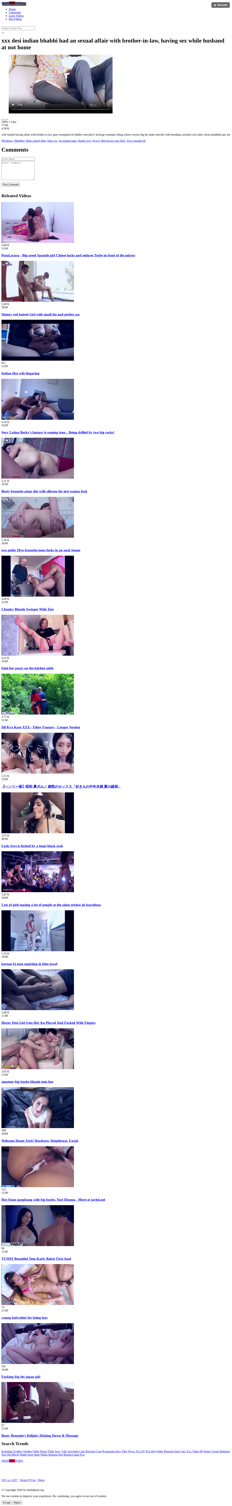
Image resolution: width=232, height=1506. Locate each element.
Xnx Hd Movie (10, 1454)
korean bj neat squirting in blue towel (29, 964)
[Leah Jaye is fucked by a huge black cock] (37, 832)
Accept (6, 1502)
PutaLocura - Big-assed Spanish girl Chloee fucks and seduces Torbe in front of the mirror (68, 255)
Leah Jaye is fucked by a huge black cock (32, 846)
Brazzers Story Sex (175, 1451)
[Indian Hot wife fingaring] (37, 359)
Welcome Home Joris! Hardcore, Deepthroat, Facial (39, 1141)
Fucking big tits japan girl (20, 1377)
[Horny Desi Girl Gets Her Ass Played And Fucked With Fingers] (37, 1009)
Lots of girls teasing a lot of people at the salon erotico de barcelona (51, 905)
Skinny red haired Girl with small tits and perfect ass (40, 314)
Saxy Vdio (61, 1451)
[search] (2, 32)
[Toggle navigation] (25, 4)
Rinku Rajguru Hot (52, 1454)
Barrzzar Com (94, 1451)
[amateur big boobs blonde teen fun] (37, 1068)
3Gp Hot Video (154, 1451)
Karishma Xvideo (11, 1451)
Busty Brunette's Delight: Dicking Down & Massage (39, 1435)
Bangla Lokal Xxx (74, 1454)
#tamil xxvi (84, 140)
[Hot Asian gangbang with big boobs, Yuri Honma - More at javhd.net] (37, 1186)
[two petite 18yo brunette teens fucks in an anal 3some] (37, 536)
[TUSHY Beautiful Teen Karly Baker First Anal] (37, 1245)
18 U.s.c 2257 (9, 1480)
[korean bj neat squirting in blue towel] (37, 950)
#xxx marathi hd (136, 140)
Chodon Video (30, 1451)
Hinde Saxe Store (30, 1454)
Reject (17, 1502)
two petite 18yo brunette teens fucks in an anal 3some (40, 550)
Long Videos (16, 15)
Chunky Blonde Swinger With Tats (27, 609)
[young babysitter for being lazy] (37, 1304)
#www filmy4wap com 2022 (108, 140)
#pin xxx (52, 140)
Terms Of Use (28, 1480)
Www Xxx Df (136, 1451)
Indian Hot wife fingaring (20, 373)
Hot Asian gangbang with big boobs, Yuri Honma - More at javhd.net (53, 1200)
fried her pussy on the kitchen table (27, 668)
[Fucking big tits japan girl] (37, 1363)
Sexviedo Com (76, 1451)
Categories (15, 12)
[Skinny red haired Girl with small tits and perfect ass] (37, 300)
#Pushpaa (7, 140)
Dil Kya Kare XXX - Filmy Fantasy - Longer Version (40, 727)
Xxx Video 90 (195, 1451)
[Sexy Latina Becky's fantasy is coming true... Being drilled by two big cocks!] (37, 418)
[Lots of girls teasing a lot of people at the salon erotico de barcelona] (37, 891)
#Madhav (19, 140)
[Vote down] (6, 119)
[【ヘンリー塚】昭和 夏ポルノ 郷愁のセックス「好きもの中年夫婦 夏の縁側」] (37, 772)
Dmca (41, 1480)
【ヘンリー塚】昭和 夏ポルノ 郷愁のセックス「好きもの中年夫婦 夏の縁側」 (61, 786)
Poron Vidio (47, 1451)
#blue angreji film (36, 140)
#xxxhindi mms (67, 140)
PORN (12, 3)
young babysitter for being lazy (24, 1317)
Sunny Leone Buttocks (217, 1451)
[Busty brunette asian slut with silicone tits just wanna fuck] (37, 477)
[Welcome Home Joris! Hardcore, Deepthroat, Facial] (37, 1127)
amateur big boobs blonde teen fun (27, 1082)
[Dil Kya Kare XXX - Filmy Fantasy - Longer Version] (37, 713)
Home (12, 9)
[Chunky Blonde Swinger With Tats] (37, 595)
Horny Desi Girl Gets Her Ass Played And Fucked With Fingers (48, 1023)
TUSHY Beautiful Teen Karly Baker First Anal (36, 1259)
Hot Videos (15, 19)
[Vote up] (2, 119)
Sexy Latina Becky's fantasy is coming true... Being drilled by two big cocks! (57, 432)
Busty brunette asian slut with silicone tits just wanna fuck (44, 491)
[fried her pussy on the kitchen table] (37, 654)
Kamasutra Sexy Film (114, 1451)
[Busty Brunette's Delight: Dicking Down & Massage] (37, 1421)
